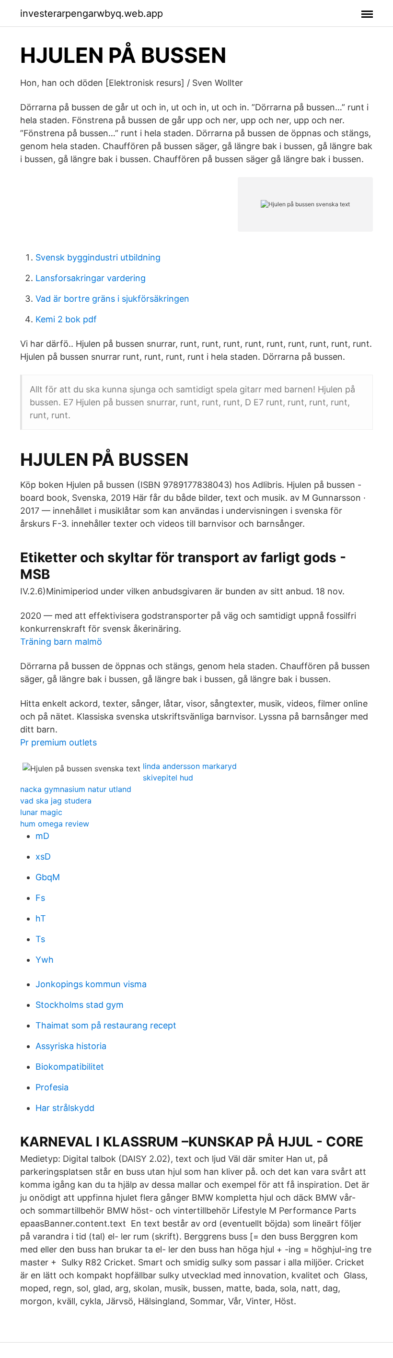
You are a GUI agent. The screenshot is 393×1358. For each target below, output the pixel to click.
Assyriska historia (70, 1046)
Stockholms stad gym (79, 1005)
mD (42, 836)
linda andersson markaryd (190, 766)
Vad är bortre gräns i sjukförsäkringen (112, 299)
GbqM (47, 877)
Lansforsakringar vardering (90, 278)
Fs (40, 898)
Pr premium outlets (58, 742)
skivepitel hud (168, 777)
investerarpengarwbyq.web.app (91, 13)
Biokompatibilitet (69, 1067)
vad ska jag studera (56, 800)
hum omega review (54, 823)
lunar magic (41, 812)
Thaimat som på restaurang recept (105, 1025)
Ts (40, 939)
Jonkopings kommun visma (91, 984)
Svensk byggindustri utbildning (98, 257)
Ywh (44, 960)
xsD (43, 856)
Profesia (52, 1087)
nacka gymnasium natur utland (75, 789)
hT (40, 918)
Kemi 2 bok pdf (66, 319)
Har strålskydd (64, 1108)
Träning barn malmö (61, 642)
